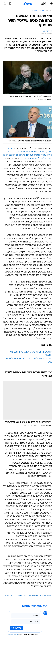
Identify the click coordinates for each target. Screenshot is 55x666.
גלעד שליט (27, 595)
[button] (43, 3)
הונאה (7, 595)
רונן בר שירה (47, 595)
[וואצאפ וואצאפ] (10, 3)
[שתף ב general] (4, 3)
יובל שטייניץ (36, 595)
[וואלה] (27, 3)
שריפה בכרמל (16, 595)
